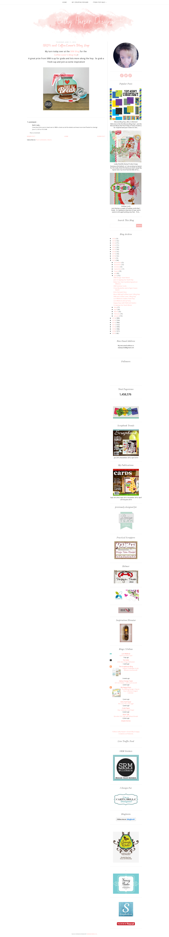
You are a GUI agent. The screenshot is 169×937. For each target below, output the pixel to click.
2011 (114, 325)
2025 (114, 241)
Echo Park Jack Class (120, 292)
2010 (114, 327)
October (117, 267)
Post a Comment (35, 133)
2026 (114, 238)
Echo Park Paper (126, 702)
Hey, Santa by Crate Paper (126, 710)
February (117, 314)
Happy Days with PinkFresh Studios (124, 303)
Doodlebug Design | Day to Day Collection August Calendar (130, 691)
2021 (114, 249)
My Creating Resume (80, 2)
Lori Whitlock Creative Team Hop (124, 298)
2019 (114, 254)
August (116, 271)
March (116, 311)
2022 (114, 247)
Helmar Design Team (126, 681)
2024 (114, 243)
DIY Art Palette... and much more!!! (126, 683)
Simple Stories (126, 721)
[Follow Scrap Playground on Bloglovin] (126, 820)
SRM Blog (74, 51)
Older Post (101, 136)
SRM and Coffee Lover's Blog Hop (124, 296)
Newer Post (31, 136)
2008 (114, 331)
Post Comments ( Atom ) (44, 140)
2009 (114, 329)
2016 (114, 258)
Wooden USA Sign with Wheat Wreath (126, 716)
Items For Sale (99, 2)
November (117, 264)
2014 (114, 318)
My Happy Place (126, 687)
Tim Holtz (126, 660)
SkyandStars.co (92, 934)
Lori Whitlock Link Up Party (122, 301)
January (116, 316)
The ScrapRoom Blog (126, 666)
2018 (114, 256)
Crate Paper (126, 708)
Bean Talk (126, 714)
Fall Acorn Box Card (126, 655)
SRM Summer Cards (119, 286)
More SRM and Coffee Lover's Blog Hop (126, 294)
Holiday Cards (125, 206)
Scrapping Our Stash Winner (122, 305)
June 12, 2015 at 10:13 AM (39, 129)
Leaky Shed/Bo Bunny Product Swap (126, 164)
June (115, 275)
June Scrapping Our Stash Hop (123, 280)
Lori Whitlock (126, 654)
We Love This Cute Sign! (126, 704)
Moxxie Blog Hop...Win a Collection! (125, 122)
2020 (114, 251)
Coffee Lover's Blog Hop (66, 55)
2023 (114, 245)
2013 (114, 320)
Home (64, 2)
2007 (114, 333)
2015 (114, 260)
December (117, 262)
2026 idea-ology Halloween (126, 662)
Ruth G (34, 125)
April (115, 309)
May (115, 307)
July (115, 273)
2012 (114, 322)
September (118, 269)
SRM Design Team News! (121, 277)
